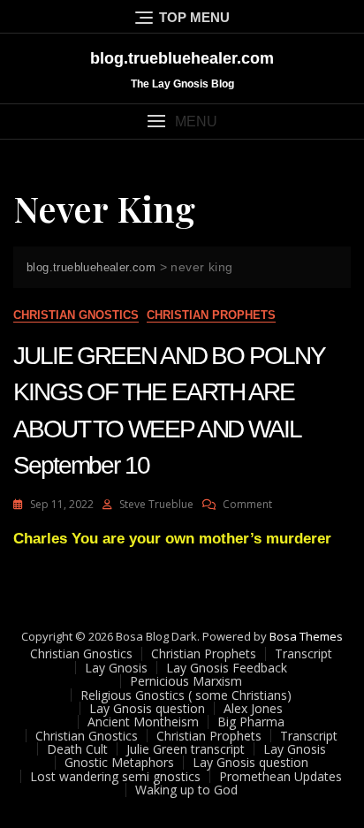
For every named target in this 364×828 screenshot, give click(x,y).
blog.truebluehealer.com (182, 58)
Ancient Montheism (143, 721)
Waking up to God (186, 789)
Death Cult (77, 749)
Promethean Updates (280, 776)
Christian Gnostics (76, 315)
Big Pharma (250, 721)
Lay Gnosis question (147, 708)
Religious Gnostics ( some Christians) (186, 695)
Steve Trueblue (156, 504)
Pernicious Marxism (186, 680)
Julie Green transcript (185, 749)
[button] (182, 121)
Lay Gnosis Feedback (226, 667)
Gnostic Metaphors (119, 762)
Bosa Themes (306, 636)
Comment (247, 504)
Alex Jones (253, 708)
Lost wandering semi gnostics (115, 776)
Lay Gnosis (116, 667)
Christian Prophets (211, 315)
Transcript (303, 653)
